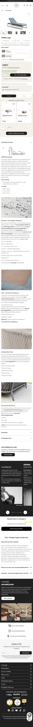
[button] (24, 5)
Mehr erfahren (8, 598)
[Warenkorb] (30, 5)
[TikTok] (20, 710)
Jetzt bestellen (8, 454)
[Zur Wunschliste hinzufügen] (28, 14)
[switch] (29, 720)
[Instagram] (12, 710)
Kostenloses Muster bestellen (17, 59)
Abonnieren (25, 653)
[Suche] (7, 5)
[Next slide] (30, 0)
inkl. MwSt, (11, 67)
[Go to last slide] (2, 127)
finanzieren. (24, 79)
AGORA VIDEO (24, 239)
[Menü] (2, 5)
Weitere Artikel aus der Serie (16, 133)
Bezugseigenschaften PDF (11, 89)
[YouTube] (16, 710)
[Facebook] (9, 710)
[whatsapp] (24, 710)
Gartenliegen (8, 10)
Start (2, 10)
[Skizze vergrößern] (16, 151)
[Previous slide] (2, 0)
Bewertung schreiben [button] (16, 529)
